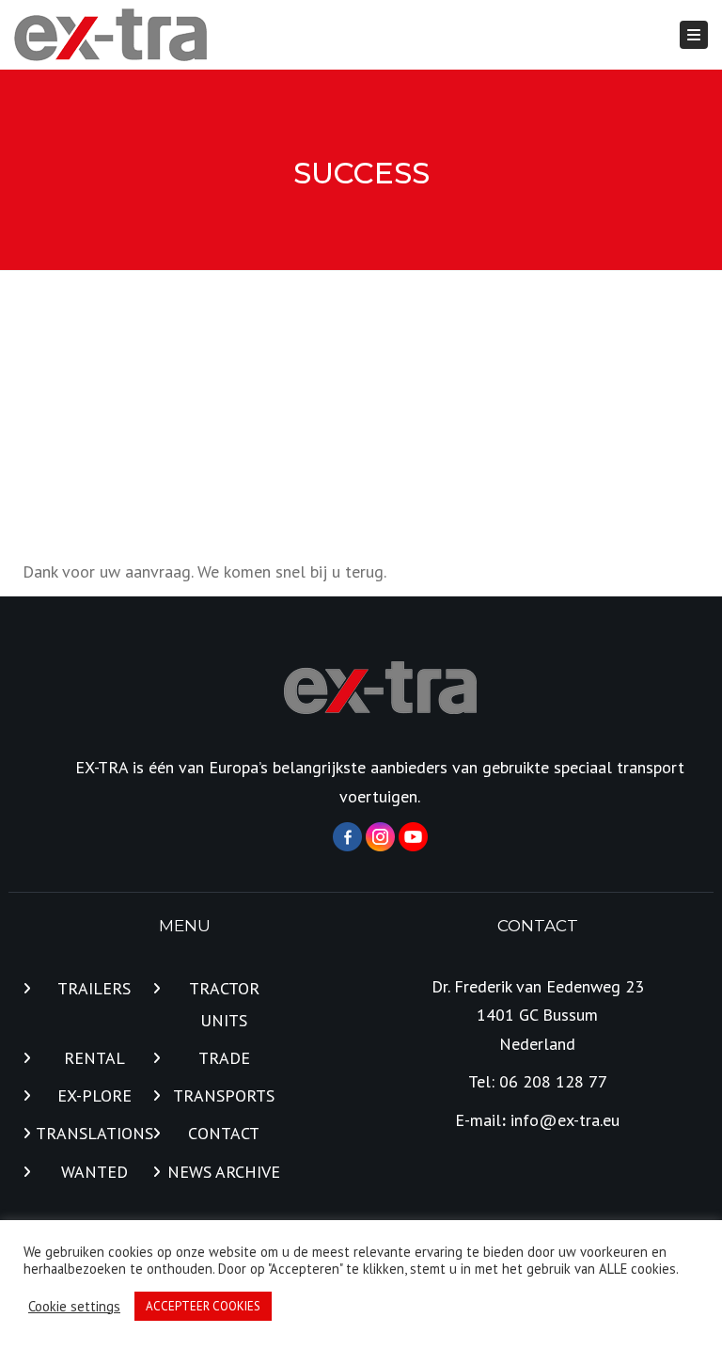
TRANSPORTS (224, 1095)
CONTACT (223, 1133)
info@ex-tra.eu (565, 1120)
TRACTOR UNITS (224, 1004)
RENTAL (94, 1058)
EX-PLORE (94, 1095)
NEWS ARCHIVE (223, 1171)
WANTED (94, 1171)
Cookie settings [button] (74, 1306)
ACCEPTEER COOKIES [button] (203, 1306)
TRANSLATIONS (94, 1133)
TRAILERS (94, 988)
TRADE (224, 1058)
